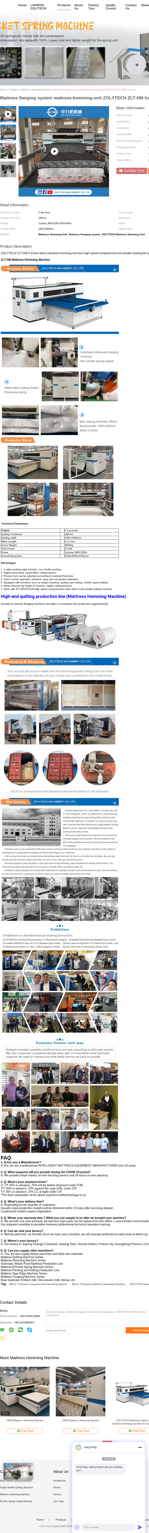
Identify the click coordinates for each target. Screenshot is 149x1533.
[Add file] (77, 1527)
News (145, 5)
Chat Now (27, 1431)
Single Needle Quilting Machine (16, 1487)
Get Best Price (133, 170)
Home (22, 5)
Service (57, 1494)
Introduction (59, 1480)
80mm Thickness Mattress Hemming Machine (98, 1284)
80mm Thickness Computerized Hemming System (38, 1284)
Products (64, 5)
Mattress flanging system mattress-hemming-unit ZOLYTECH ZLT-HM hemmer (94, 89)
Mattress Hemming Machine (15, 1494)
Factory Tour (93, 7)
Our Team (58, 1501)
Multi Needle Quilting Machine (15, 1480)
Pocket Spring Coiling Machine (16, 1501)
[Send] (140, 1527)
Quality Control (111, 7)
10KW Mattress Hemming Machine (25, 1420)
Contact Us (131, 7)
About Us (78, 7)
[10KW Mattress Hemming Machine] (25, 1391)
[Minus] (140, 1447)
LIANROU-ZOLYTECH (38, 7)
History (57, 1487)
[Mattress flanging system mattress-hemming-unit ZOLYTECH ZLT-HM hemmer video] (64, 195)
